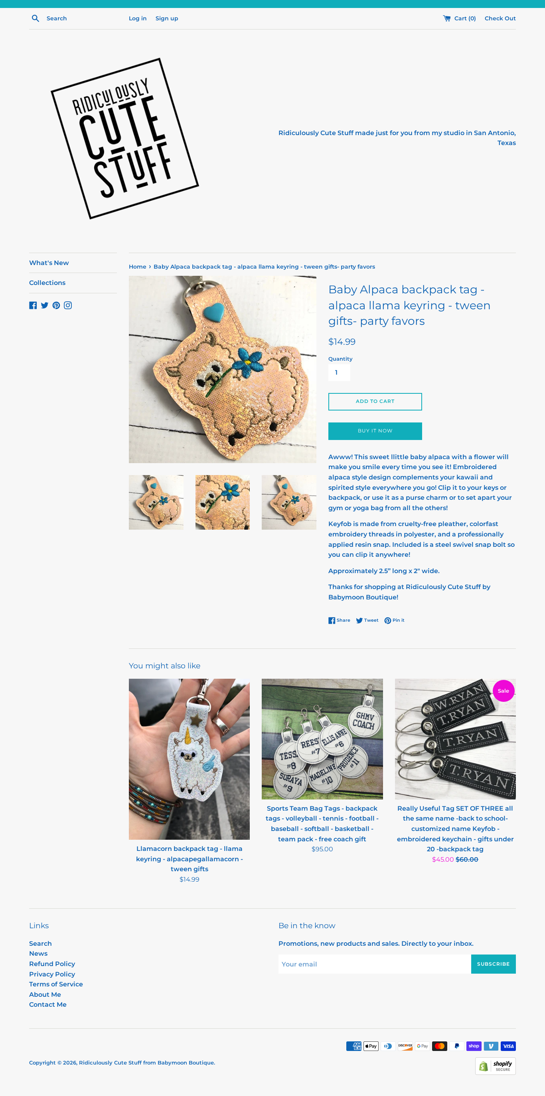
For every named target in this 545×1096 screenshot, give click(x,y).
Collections (47, 283)
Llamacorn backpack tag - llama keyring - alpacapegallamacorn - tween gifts (189, 859)
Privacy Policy (52, 974)
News (38, 953)
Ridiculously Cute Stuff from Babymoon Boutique (146, 1063)
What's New (49, 263)
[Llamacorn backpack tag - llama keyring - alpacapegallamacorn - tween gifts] (189, 759)
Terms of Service (56, 984)
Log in (138, 18)
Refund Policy (52, 964)
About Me (45, 994)
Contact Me (48, 1004)
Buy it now (375, 431)
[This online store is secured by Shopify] (495, 1072)
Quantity (340, 359)
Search (40, 943)
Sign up (167, 18)
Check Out (500, 18)
